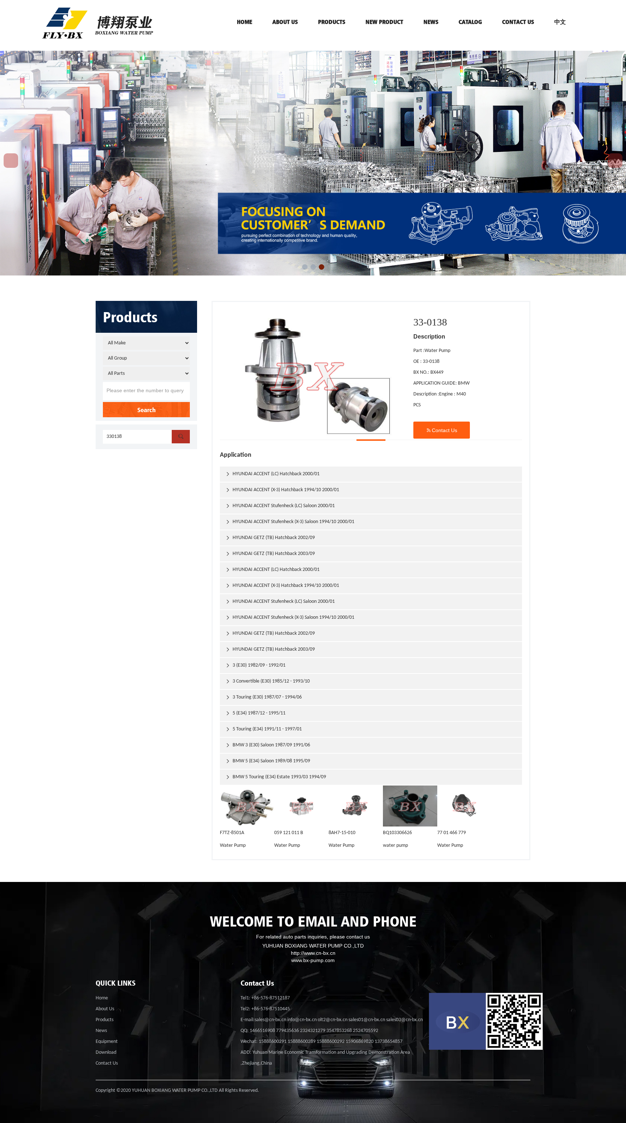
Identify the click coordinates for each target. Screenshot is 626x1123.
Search (146, 410)
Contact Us (441, 430)
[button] (305, 267)
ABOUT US (285, 21)
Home (102, 998)
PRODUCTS (331, 21)
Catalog (470, 21)
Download (106, 1052)
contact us (518, 21)
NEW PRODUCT (384, 21)
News (430, 21)
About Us (105, 1009)
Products (104, 1020)
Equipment (107, 1041)
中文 (560, 21)
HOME (244, 21)
